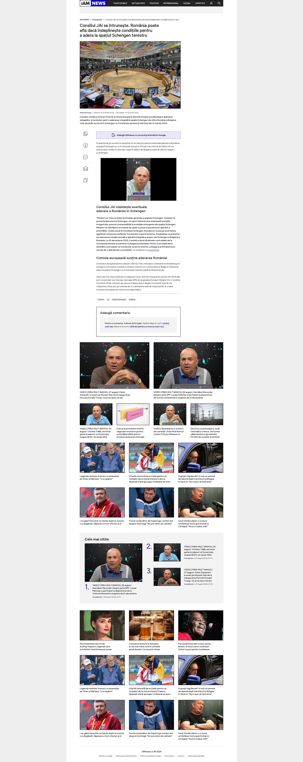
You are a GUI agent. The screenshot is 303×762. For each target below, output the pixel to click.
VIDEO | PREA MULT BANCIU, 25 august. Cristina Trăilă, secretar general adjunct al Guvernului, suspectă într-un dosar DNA (96, 420)
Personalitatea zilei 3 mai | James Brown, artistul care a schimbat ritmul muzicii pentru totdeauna (200, 630)
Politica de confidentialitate (126, 756)
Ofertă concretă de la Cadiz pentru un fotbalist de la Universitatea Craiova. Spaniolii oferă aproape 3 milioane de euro (151, 463)
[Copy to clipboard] (85, 180)
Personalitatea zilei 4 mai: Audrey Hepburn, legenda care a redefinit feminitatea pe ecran (102, 630)
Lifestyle (200, 3)
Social (186, 3)
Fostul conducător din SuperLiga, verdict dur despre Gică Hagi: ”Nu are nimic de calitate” (151, 507)
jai (108, 299)
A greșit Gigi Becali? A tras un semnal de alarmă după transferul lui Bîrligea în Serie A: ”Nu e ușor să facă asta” (200, 463)
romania (101, 299)
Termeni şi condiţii (105, 756)
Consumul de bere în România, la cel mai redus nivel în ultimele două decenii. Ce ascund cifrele (151, 630)
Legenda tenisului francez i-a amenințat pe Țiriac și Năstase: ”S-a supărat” (102, 463)
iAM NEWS (84, 19)
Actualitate (138, 3)
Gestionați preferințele (196, 756)
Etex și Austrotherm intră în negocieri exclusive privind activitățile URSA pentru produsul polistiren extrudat (133, 420)
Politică (154, 3)
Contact (181, 756)
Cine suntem (169, 756)
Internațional (170, 3)
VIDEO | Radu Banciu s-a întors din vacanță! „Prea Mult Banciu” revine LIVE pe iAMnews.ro (170, 420)
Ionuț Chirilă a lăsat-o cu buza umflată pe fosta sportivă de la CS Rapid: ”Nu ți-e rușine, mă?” (200, 507)
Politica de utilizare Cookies (150, 756)
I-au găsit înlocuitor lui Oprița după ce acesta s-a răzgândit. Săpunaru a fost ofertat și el (102, 507)
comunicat (154, 250)
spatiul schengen (119, 299)
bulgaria (132, 299)
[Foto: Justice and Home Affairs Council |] (176, 104)
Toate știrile (120, 3)
